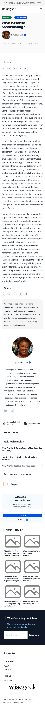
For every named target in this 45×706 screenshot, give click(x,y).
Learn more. (32, 3)
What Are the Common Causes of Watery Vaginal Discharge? (13, 578)
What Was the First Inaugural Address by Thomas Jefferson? (12, 553)
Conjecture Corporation (25, 699)
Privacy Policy (6, 702)
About (6, 666)
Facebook (8, 680)
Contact (7, 669)
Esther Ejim (18, 35)
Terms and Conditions (19, 702)
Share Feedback (35, 423)
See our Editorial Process (13, 423)
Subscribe (22, 515)
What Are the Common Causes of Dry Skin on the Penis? (32, 578)
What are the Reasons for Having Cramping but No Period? (12, 603)
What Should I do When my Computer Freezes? (32, 553)
